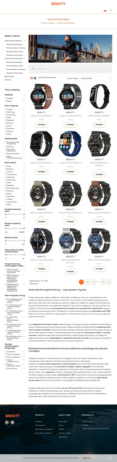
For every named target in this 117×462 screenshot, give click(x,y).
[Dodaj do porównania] (52, 90)
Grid (31, 78)
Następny (109, 282)
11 (103, 282)
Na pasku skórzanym (15, 55)
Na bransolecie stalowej (16, 48)
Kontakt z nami (64, 433)
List (35, 78)
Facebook (7, 422)
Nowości (8, 80)
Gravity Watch (12, 36)
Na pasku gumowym (14, 44)
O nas (61, 425)
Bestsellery (9, 76)
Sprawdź (41, 125)
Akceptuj (86, 458)
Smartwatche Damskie (14, 58)
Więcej (76, 458)
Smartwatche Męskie (13, 41)
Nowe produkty (96, 78)
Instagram (12, 422)
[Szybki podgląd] (52, 86)
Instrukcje (63, 437)
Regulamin (63, 421)
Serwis (61, 429)
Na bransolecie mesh (15, 52)
